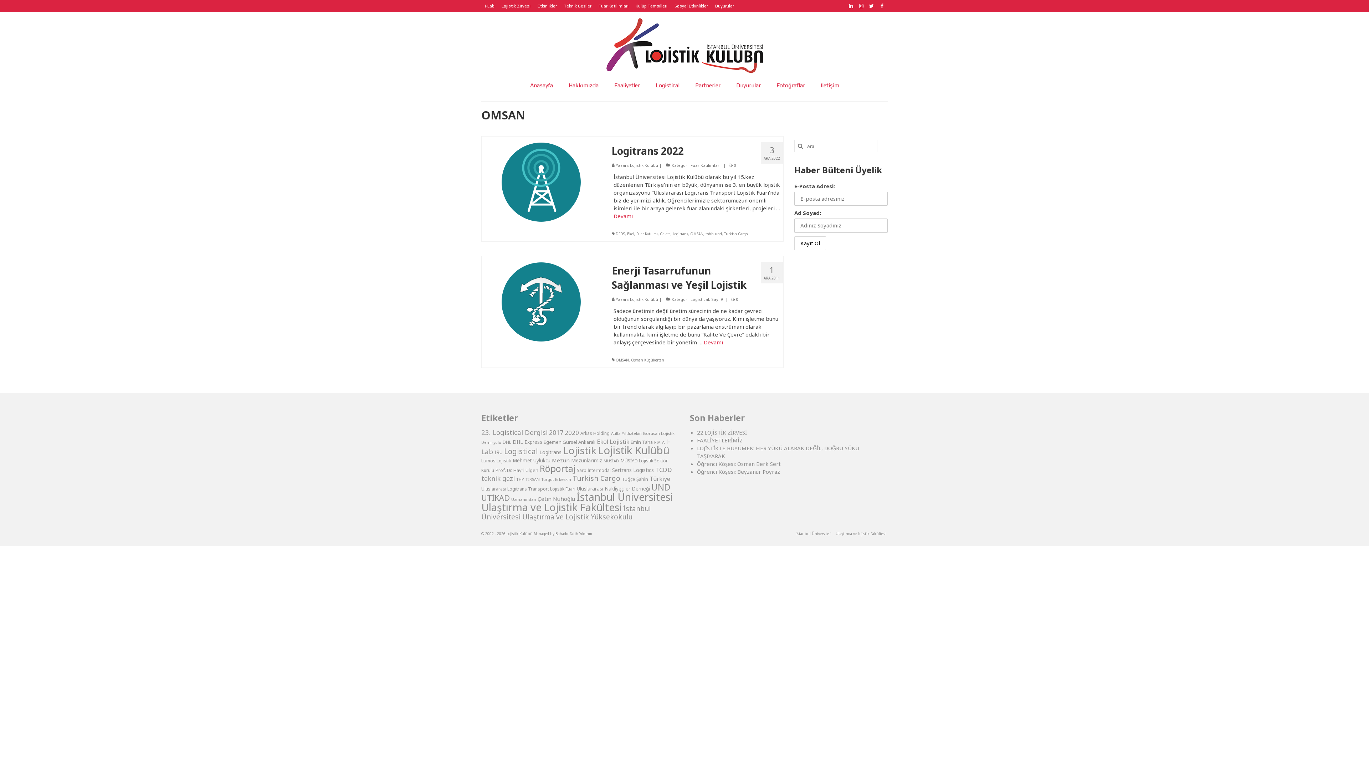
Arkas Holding (595, 433)
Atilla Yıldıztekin (626, 433)
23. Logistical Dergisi (514, 432)
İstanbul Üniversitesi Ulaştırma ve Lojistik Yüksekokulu (566, 513)
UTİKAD (495, 498)
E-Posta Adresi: (814, 186)
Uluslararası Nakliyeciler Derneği (613, 489)
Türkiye (660, 479)
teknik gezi (498, 478)
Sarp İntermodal (594, 470)
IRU (498, 452)
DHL (507, 442)
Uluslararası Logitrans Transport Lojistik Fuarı (528, 489)
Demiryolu (491, 442)
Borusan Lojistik (659, 433)
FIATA (659, 442)
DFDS (620, 233)
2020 (572, 432)
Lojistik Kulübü (644, 165)
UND (661, 487)
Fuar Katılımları (706, 165)
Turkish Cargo (736, 233)
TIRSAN (532, 479)
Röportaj (557, 468)
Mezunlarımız (586, 460)
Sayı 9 (717, 299)
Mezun (561, 460)
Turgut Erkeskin (556, 479)
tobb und (714, 233)
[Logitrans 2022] (541, 181)
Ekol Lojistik (613, 441)
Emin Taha (642, 442)
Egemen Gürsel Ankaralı (569, 442)
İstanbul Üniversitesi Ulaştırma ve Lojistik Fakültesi (577, 502)
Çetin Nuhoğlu (556, 498)
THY (520, 479)
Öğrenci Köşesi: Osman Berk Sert (739, 463)
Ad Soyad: (807, 212)
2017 (556, 432)
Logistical (700, 299)
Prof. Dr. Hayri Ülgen (517, 470)
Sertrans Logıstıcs (633, 470)
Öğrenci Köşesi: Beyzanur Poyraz (738, 471)
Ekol (630, 233)
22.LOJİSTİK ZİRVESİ (722, 432)
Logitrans (680, 233)
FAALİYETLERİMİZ (720, 440)
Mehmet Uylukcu (531, 460)
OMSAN (696, 233)
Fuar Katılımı (647, 233)
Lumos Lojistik (496, 460)
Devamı (623, 216)
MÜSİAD (611, 460)
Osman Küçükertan (647, 360)
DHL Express (527, 441)
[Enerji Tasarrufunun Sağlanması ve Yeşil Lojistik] (541, 301)
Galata (665, 233)
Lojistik (579, 450)
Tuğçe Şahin (635, 479)
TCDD (663, 470)
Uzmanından (523, 499)
